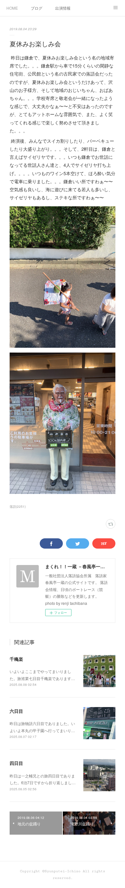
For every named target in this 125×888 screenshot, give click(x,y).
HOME (12, 8)
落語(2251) (18, 506)
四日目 (16, 763)
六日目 (16, 711)
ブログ (36, 8)
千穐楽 (16, 659)
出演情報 (63, 8)
